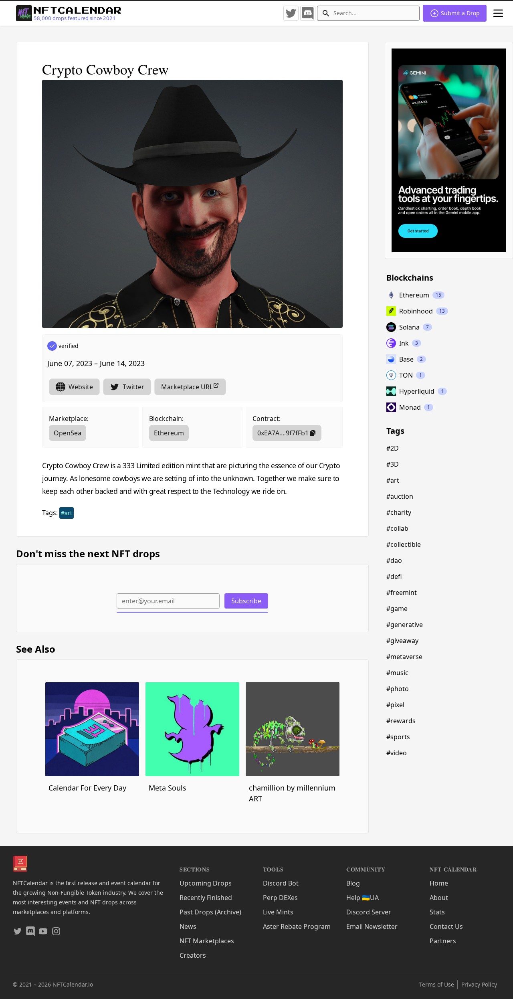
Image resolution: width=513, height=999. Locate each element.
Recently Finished (206, 897)
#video (396, 752)
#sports (398, 736)
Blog (353, 883)
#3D (392, 464)
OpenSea (67, 433)
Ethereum (169, 433)
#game (397, 608)
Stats (437, 912)
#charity (398, 512)
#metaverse (404, 656)
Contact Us (446, 926)
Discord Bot (281, 883)
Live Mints (278, 912)
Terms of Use (436, 984)
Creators (193, 955)
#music (397, 672)
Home (439, 883)
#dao (394, 560)
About (439, 897)
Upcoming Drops (206, 883)
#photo (397, 688)
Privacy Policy (479, 984)
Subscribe (246, 601)
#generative (404, 624)
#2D (392, 448)
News (188, 926)
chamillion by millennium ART (292, 793)
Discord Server (368, 912)
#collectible (403, 544)
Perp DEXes (280, 897)
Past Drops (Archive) (210, 912)
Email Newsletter (372, 926)
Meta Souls (167, 788)
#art (66, 513)
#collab (397, 528)
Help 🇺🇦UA (362, 897)
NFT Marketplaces (207, 940)
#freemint (401, 592)
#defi (394, 576)
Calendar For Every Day (87, 788)
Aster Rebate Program (297, 926)
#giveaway (402, 640)
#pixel (395, 704)
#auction (399, 496)
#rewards (401, 720)
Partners (443, 940)
